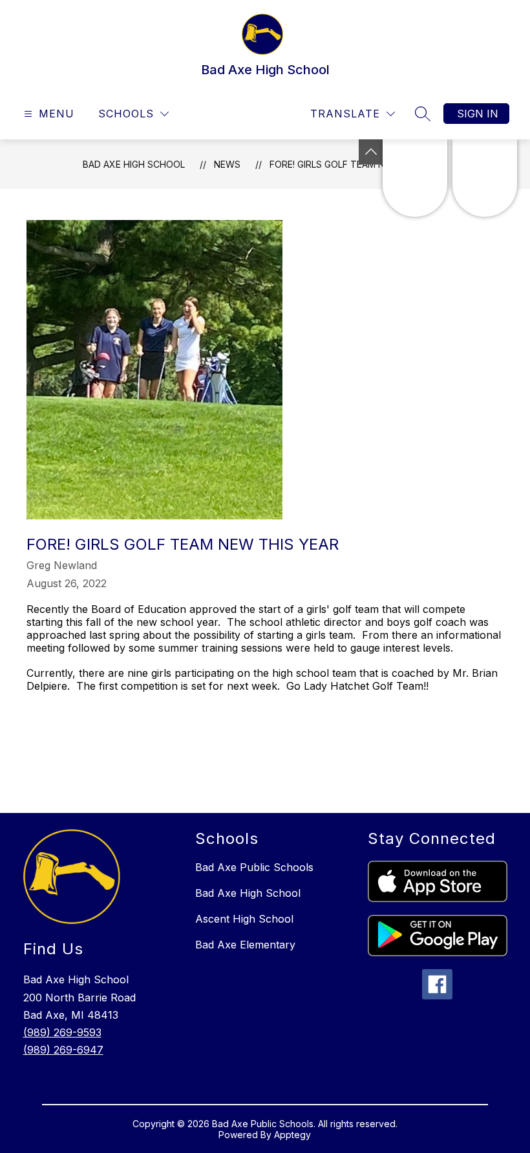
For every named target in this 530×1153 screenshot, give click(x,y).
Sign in (477, 113)
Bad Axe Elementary (245, 944)
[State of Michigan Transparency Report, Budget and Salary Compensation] (415, 178)
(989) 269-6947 (63, 1049)
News (227, 164)
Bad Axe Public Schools (254, 867)
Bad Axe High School (134, 164)
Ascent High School (244, 918)
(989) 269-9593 (62, 1032)
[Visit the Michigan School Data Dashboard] (484, 178)
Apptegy (292, 1134)
